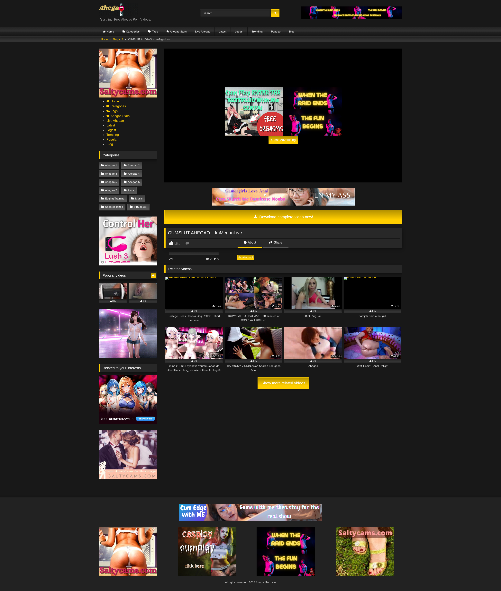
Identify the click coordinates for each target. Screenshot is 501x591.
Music (138, 198)
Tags (155, 31)
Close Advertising (283, 140)
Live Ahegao (202, 31)
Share (277, 242)
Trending (257, 31)
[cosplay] (254, 111)
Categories (133, 31)
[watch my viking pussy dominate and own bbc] (312, 111)
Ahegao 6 (134, 181)
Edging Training (114, 198)
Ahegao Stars (178, 31)
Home (110, 31)
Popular (276, 31)
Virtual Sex (140, 206)
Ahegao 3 (111, 173)
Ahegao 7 (111, 190)
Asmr (131, 190)
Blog (292, 31)
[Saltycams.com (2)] (365, 575)
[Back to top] (489, 579)
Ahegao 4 (134, 173)
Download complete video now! (285, 217)
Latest (222, 31)
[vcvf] (128, 264)
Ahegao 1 (118, 39)
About (251, 242)
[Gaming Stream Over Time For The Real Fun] (250, 520)
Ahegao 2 (134, 165)
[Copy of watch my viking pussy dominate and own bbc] (351, 17)
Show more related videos (283, 383)
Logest (239, 31)
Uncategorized (114, 206)
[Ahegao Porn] (118, 10)
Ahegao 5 (111, 181)
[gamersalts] (283, 204)
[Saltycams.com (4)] (128, 96)
